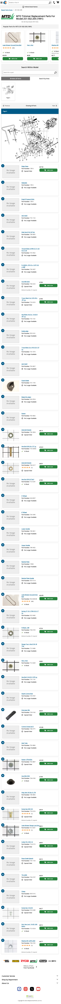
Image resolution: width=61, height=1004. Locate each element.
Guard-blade (25, 380)
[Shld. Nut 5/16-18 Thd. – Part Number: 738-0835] (10, 237)
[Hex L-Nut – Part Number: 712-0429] (37, 37)
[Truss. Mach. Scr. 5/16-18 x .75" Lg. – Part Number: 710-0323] (10, 303)
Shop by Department (10, 980)
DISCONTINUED (26, 430)
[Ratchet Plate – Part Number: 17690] (10, 567)
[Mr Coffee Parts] (52, 961)
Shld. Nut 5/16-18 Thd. (28, 232)
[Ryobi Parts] (25, 961)
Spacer (24, 413)
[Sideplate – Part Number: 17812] (10, 188)
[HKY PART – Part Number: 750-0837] (10, 369)
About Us (5, 983)
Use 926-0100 (26, 776)
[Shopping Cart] (57, 2)
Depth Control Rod (27, 694)
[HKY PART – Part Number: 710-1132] (10, 221)
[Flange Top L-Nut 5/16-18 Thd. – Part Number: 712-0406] (10, 649)
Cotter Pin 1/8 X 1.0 (27, 842)
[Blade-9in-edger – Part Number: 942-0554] (10, 402)
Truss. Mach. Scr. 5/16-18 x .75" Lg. (29, 299)
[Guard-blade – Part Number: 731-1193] (10, 386)
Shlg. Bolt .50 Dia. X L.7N (29, 792)
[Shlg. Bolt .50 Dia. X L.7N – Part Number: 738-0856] (10, 798)
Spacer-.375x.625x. (27, 759)
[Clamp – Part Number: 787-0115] (10, 896)
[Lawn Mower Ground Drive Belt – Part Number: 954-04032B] (13, 37)
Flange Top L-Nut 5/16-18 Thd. (29, 645)
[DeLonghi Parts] (43, 961)
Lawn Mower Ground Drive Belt (12, 45)
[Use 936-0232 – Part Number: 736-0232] (10, 287)
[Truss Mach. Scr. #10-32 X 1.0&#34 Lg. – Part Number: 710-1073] (10, 353)
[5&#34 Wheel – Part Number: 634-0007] (10, 501)
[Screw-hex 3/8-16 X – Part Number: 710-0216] (10, 814)
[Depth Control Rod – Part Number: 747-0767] (10, 699)
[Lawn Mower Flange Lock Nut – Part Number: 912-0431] (10, 831)
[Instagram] (26, 989)
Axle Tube (24, 743)
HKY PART (25, 216)
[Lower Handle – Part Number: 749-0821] (10, 534)
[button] (1, 2)
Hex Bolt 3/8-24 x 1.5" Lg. (29, 446)
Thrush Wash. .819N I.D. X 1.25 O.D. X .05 (30, 250)
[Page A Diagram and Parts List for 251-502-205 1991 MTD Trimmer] (30, 138)
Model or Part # (14, 2)
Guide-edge (25, 331)
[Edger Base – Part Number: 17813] (10, 171)
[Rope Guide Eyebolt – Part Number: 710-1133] (10, 864)
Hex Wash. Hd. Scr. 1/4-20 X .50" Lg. (29, 315)
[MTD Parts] (34, 961)
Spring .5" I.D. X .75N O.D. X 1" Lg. (30, 612)
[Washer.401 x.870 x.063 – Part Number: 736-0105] (10, 946)
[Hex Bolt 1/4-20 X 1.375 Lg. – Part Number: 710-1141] (10, 682)
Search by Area (44, 79)
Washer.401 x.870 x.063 (28, 941)
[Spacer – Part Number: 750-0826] (10, 419)
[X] (32, 989)
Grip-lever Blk (26, 710)
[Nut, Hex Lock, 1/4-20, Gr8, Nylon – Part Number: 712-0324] (10, 929)
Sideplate (24, 183)
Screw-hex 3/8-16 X (27, 809)
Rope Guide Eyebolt (27, 858)
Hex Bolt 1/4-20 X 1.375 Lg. (29, 677)
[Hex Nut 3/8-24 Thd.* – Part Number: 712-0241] (10, 484)
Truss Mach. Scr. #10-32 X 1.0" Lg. (30, 348)
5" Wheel (24, 496)
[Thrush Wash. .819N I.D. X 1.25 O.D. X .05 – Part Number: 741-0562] (10, 254)
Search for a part (9, 72)
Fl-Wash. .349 (25, 628)
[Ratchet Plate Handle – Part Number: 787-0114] (10, 583)
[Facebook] (19, 989)
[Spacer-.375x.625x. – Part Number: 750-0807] (10, 765)
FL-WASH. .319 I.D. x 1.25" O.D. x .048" (30, 266)
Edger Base (25, 166)
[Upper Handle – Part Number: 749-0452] (10, 550)
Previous (7, 106)
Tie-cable (24, 875)
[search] (50, 3)
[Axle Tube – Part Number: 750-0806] (10, 748)
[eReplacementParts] (5, 2)
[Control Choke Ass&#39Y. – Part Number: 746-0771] (10, 732)
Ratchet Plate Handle (28, 578)
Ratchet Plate (25, 562)
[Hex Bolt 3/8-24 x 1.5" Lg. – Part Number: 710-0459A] (10, 452)
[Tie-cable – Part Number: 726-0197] (10, 880)
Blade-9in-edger (26, 397)
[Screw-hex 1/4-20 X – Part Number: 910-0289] (10, 913)
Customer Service (8, 976)
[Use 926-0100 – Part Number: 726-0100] (10, 781)
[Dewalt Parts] (16, 961)
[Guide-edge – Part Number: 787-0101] (10, 336)
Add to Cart (14, 59)
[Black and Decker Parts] (6, 961)
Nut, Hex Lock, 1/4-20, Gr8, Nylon (29, 925)
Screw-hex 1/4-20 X (27, 908)
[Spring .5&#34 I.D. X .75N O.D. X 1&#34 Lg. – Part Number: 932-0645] (10, 616)
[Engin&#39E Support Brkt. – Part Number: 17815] (10, 204)
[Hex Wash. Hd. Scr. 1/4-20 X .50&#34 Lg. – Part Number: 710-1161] (10, 320)
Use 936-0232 (26, 282)
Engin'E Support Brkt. (28, 199)
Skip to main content (30, 14)
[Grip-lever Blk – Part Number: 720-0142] (10, 715)
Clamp (23, 891)
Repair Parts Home (6, 10)
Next (53, 106)
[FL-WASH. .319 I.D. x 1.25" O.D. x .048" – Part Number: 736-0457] (10, 270)
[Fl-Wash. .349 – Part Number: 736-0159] (10, 633)
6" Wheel (24, 512)
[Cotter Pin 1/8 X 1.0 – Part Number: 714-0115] (10, 847)
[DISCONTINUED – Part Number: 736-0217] (10, 468)
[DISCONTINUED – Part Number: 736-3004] (10, 435)
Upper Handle (26, 545)
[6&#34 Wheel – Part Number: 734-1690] (10, 517)
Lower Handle (26, 529)
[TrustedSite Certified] (30, 996)
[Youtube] (38, 989)
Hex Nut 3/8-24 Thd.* (28, 479)
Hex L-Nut (30, 45)
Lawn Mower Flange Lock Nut (30, 825)
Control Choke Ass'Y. (28, 727)
